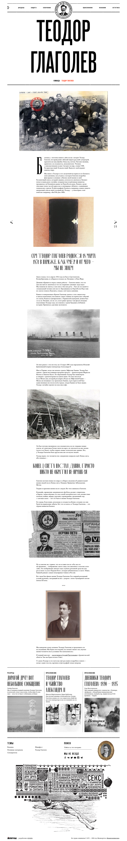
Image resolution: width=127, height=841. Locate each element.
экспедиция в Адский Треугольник (64, 655)
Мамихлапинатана (113, 838)
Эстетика (116, 7)
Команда (57, 81)
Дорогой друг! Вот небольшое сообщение (23, 680)
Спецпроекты (12, 753)
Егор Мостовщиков (90, 688)
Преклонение (88, 7)
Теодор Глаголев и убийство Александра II (58, 683)
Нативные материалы (15, 750)
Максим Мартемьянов (53, 694)
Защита (34, 7)
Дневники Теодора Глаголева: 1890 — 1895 (101, 680)
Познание (102, 7)
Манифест (39, 747)
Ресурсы (21, 7)
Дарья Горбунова (66, 694)
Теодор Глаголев (68, 81)
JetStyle (30, 838)
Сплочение (47, 7)
